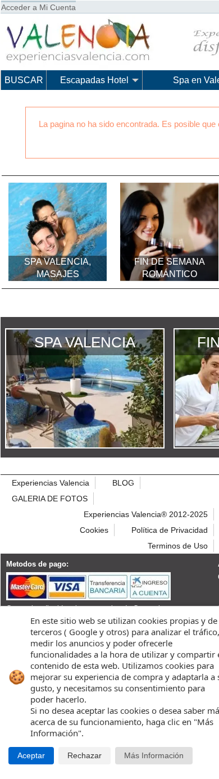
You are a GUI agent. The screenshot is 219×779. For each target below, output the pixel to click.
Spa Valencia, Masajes (57, 268)
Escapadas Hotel (94, 80)
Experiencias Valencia (50, 482)
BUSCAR (23, 80)
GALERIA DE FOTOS (50, 498)
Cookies (94, 530)
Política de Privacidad (169, 530)
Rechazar (84, 755)
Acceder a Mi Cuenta (38, 7)
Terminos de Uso (178, 545)
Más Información (154, 755)
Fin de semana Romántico (169, 268)
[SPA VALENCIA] (84, 445)
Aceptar (31, 755)
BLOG (123, 482)
